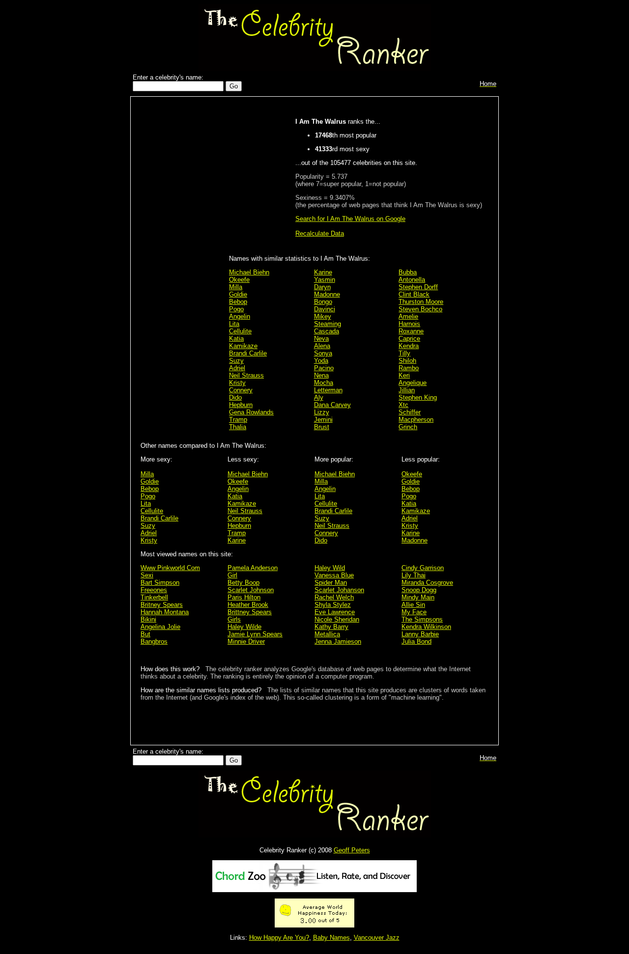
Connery (241, 390)
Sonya (323, 353)
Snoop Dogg (418, 590)
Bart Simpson (160, 582)
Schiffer (410, 412)
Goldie (238, 294)
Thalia (237, 427)
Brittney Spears (250, 612)
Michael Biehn (249, 272)
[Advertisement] (182, 256)
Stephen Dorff (418, 287)
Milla (235, 287)
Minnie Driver (246, 641)
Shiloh (407, 360)
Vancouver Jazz (377, 937)
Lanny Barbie (420, 634)
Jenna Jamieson (337, 641)
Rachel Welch (334, 597)
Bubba (408, 272)
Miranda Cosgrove (427, 582)
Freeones (154, 590)
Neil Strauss (246, 375)
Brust (321, 427)
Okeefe (239, 279)
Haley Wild (329, 568)
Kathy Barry (331, 626)
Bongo (323, 301)
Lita (234, 323)
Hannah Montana (165, 612)
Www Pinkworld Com (170, 568)
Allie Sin (413, 604)
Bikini (148, 619)
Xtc (403, 405)
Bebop (238, 301)
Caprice (409, 338)
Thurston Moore (421, 301)
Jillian (407, 390)
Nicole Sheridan (336, 619)
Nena (321, 375)
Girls (234, 619)
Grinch (408, 427)
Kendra (409, 346)
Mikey (322, 316)
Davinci (324, 309)
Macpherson (416, 419)
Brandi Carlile (248, 353)
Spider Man (330, 582)
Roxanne (411, 331)
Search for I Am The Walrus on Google (350, 218)
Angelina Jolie (160, 626)
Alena (322, 346)
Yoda (321, 360)
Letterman (328, 390)
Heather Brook (248, 604)
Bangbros (154, 641)
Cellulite (240, 331)
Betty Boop (243, 582)
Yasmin (324, 279)
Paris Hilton (244, 597)
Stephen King (418, 397)
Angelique (413, 382)
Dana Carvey (332, 405)
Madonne (327, 294)
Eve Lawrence (334, 612)
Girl (232, 575)
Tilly (404, 353)
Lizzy (321, 412)
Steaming (327, 323)
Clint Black (414, 294)
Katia (236, 338)
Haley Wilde (244, 626)
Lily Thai (413, 575)
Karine (323, 272)
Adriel (237, 368)
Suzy (236, 360)
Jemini (323, 419)
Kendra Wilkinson (426, 626)
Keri (404, 375)
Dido (235, 397)
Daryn (322, 287)
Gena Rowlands (251, 412)
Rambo (409, 368)
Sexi (147, 575)
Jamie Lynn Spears (255, 634)
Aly (318, 397)
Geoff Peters (352, 850)
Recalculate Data (319, 233)
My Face (414, 612)
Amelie (408, 316)
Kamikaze (243, 346)
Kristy (237, 382)
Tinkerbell (154, 597)
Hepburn (241, 405)
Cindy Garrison (422, 568)
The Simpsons (422, 619)
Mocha (323, 382)
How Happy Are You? (279, 937)
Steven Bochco (420, 309)
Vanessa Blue (334, 575)
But (145, 634)
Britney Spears (162, 604)
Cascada (326, 331)
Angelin (239, 316)
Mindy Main (417, 597)
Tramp (238, 419)
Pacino (324, 368)
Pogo (236, 309)
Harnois (409, 323)
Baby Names (331, 937)
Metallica (327, 634)
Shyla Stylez (332, 604)
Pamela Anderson (253, 568)
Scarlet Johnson (251, 590)
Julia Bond (416, 641)
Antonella (412, 279)
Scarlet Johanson (339, 590)
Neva (321, 338)
